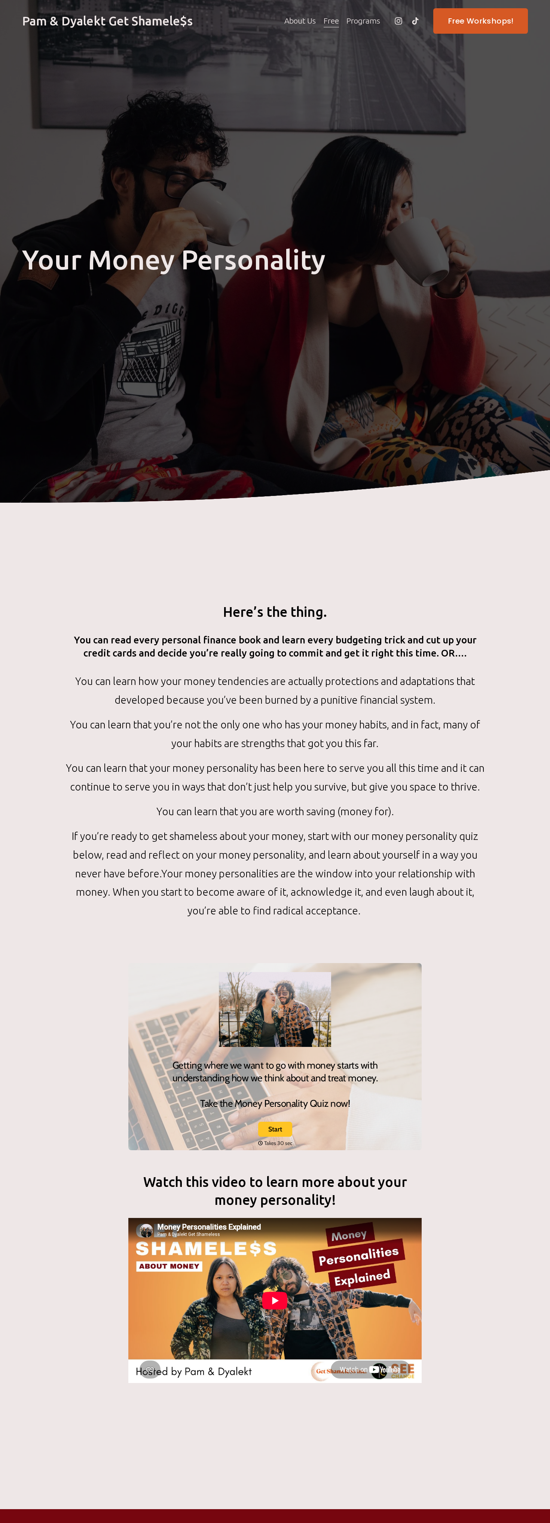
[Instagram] (398, 20)
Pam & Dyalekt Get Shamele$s (107, 21)
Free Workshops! (481, 21)
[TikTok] (415, 20)
